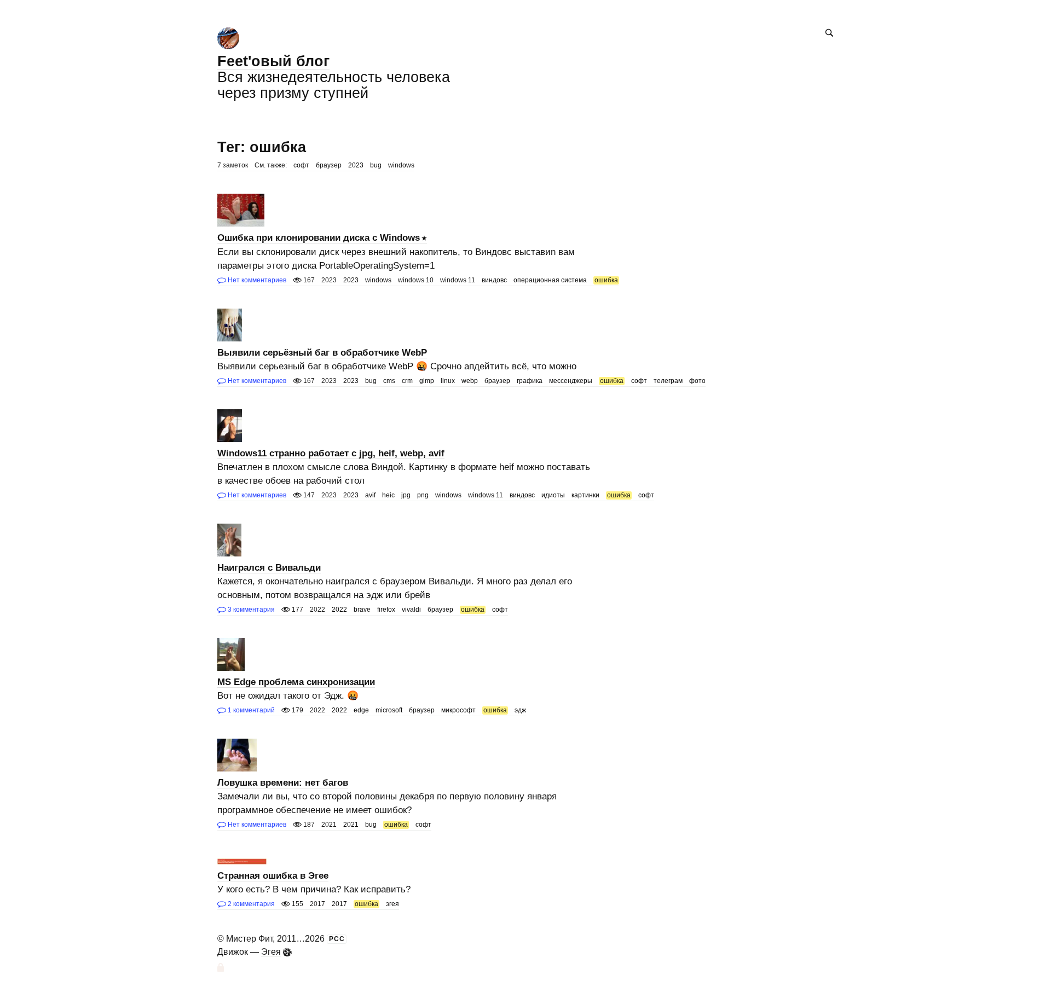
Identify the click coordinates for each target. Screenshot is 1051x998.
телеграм (668, 381)
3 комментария (250, 609)
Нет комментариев (256, 280)
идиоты (553, 495)
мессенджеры (570, 381)
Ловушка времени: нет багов (282, 782)
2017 (339, 904)
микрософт (458, 710)
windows (401, 165)
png (423, 495)
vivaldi (411, 609)
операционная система (550, 280)
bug (376, 165)
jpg (406, 495)
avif (370, 495)
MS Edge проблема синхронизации (296, 682)
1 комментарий (250, 710)
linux (448, 381)
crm (407, 381)
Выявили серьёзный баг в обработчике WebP (322, 352)
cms (389, 381)
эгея (392, 904)
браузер (329, 165)
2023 (355, 165)
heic (388, 495)
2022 (339, 609)
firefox (386, 609)
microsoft (389, 710)
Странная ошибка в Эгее (272, 876)
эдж (520, 710)
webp (469, 381)
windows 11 (457, 280)
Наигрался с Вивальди (269, 567)
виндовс (494, 280)
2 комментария (250, 904)
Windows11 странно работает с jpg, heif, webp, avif (330, 453)
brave (362, 609)
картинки (585, 495)
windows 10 (416, 280)
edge (361, 710)
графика (529, 381)
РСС (337, 939)
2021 (351, 824)
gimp (426, 381)
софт (301, 165)
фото (697, 381)
